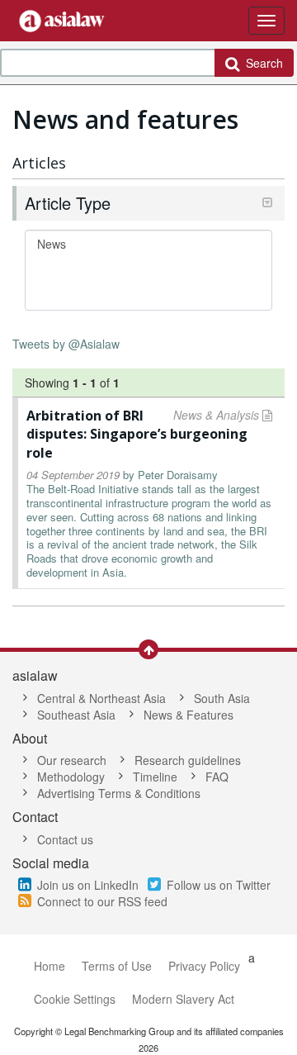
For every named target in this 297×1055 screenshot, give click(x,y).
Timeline (155, 776)
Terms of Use (117, 966)
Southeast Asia (76, 714)
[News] (148, 244)
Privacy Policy (204, 966)
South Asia (222, 698)
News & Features (188, 714)
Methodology (71, 776)
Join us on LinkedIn (88, 885)
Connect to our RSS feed (102, 901)
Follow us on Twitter (219, 885)
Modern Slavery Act (183, 999)
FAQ (217, 776)
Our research (71, 760)
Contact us (65, 839)
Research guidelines (187, 760)
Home (49, 966)
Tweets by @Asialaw (66, 343)
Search (261, 63)
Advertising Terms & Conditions (118, 793)
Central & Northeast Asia (101, 698)
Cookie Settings (75, 999)
